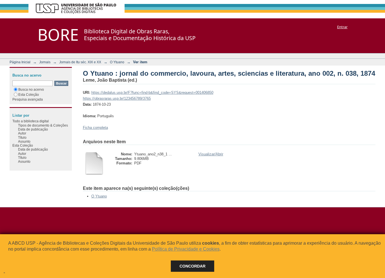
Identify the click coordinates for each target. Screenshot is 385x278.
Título (22, 137)
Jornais (44, 62)
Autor (22, 133)
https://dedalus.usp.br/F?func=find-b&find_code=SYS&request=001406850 (152, 92)
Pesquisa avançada (27, 99)
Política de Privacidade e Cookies (186, 249)
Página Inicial (20, 62)
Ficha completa (95, 127)
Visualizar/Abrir (210, 154)
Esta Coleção (28, 94)
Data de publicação (33, 129)
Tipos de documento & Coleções (43, 125)
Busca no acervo (31, 89)
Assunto (24, 141)
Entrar (342, 26)
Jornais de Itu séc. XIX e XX (80, 62)
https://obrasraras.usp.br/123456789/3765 (117, 98)
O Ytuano (117, 62)
